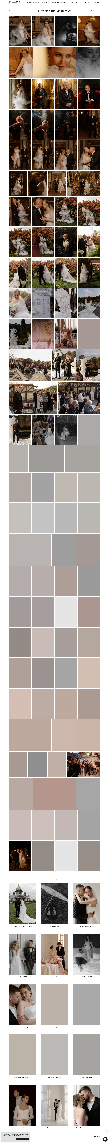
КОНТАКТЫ (87, 2)
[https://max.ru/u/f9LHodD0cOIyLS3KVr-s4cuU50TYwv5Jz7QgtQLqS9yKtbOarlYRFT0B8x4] (99, 1137)
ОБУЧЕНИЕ (79, 2)
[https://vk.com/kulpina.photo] (95, 1137)
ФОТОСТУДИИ (96, 2)
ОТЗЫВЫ (71, 2)
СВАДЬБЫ (36, 2)
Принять (22, 1139)
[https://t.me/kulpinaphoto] (97, 1137)
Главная (28, 2)
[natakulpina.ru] (14, 2)
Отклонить (9, 1139)
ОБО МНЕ (63, 2)
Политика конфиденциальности (15, 1135)
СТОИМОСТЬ (55, 2)
